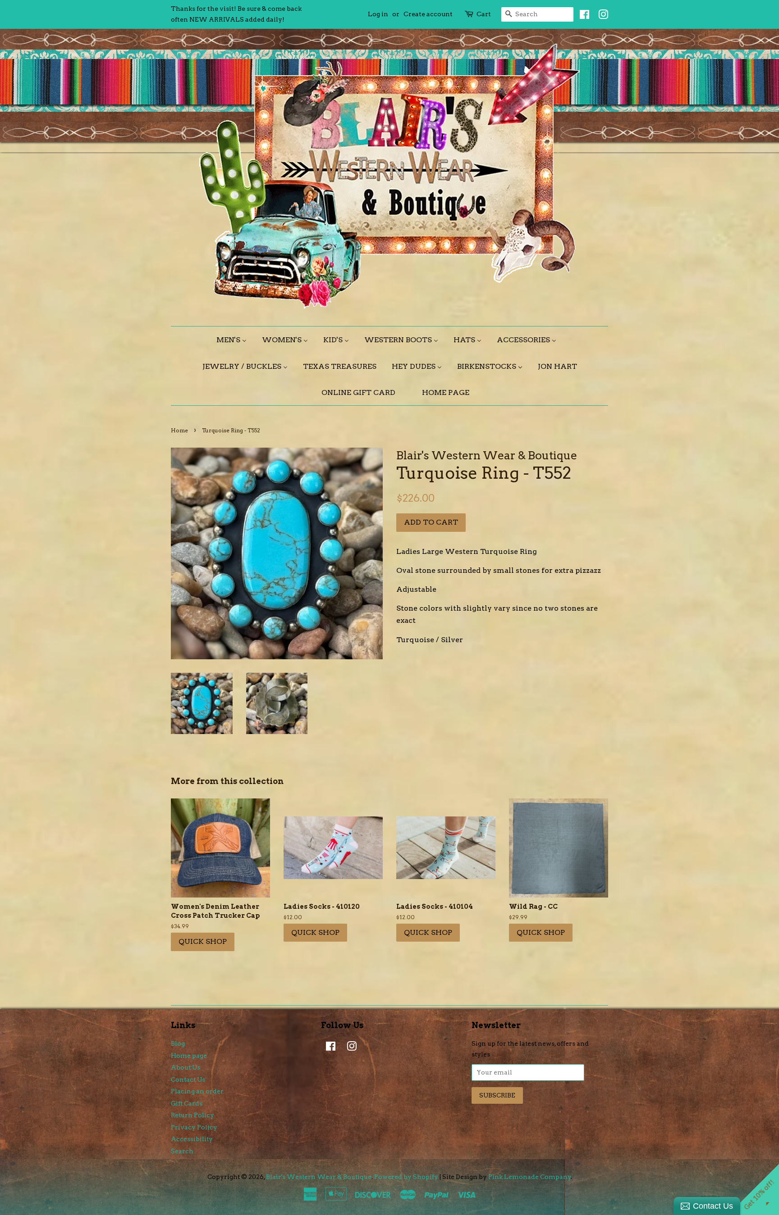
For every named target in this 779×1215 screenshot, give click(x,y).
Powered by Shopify (406, 1176)
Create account (428, 14)
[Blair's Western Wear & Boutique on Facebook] (582, 16)
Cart (484, 14)
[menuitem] (234, 339)
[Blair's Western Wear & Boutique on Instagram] (601, 16)
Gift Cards (186, 1103)
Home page (189, 1055)
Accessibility (192, 1138)
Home (179, 430)
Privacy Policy (194, 1127)
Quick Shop (203, 941)
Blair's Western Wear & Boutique (318, 1176)
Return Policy (192, 1115)
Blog (178, 1043)
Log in (378, 14)
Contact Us (188, 1079)
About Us (185, 1067)
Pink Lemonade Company (529, 1176)
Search (182, 1151)
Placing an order (197, 1091)
